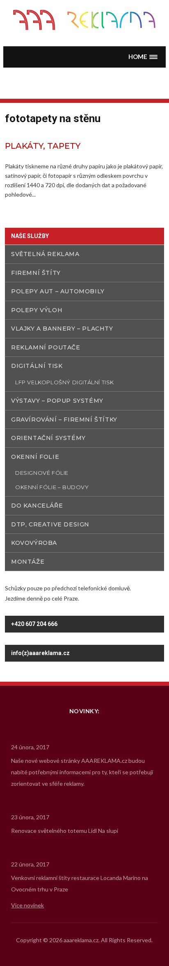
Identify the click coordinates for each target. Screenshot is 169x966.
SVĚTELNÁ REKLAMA (45, 254)
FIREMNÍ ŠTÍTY (36, 273)
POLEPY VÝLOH (36, 310)
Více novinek (27, 905)
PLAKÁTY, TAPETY (42, 146)
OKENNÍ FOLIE (35, 456)
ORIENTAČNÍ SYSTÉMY (48, 438)
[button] (143, 56)
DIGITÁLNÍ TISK (36, 366)
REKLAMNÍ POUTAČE (45, 347)
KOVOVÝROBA (34, 542)
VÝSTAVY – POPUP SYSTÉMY (57, 400)
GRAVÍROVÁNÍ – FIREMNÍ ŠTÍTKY (64, 419)
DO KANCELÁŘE (37, 505)
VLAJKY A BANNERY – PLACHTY (62, 328)
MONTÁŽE (27, 561)
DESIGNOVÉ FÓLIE (42, 472)
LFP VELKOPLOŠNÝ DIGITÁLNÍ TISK (64, 382)
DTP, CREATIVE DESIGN (50, 524)
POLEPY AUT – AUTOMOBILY (58, 291)
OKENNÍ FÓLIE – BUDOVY (52, 487)
